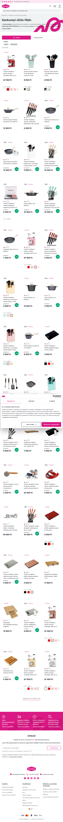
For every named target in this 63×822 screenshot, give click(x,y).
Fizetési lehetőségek (7, 790)
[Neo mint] (4, 315)
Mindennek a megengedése (51, 424)
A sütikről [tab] (52, 401)
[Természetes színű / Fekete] (25, 89)
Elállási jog (45, 794)
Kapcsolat (24, 787)
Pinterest (35, 778)
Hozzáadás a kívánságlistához (18, 52)
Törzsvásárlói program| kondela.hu (31, 797)
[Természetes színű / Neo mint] (28, 89)
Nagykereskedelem (27, 803)
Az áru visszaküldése (7, 792)
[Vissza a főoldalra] (5, 6)
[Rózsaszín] (15, 89)
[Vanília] (18, 89)
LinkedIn (38, 778)
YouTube (31, 778)
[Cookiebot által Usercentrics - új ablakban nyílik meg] (54, 396)
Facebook (25, 778)
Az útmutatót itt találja (15, 757)
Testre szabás (30, 424)
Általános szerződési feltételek (51, 789)
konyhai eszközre (29, 26)
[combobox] (46, 38)
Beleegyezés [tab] (11, 401)
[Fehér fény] (4, 89)
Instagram (28, 778)
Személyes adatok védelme (50, 792)
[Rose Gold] (11, 89)
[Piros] (8, 89)
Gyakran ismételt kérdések (9, 795)
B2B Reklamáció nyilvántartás (30, 805)
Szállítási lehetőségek (7, 787)
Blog (23, 792)
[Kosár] (55, 6)
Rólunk (24, 800)
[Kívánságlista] (50, 6)
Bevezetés (4, 15)
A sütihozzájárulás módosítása (51, 797)
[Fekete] (45, 363)
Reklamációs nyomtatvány (29, 790)
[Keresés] (4, 10)
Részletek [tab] (31, 401)
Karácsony (11, 15)
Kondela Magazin (26, 795)
